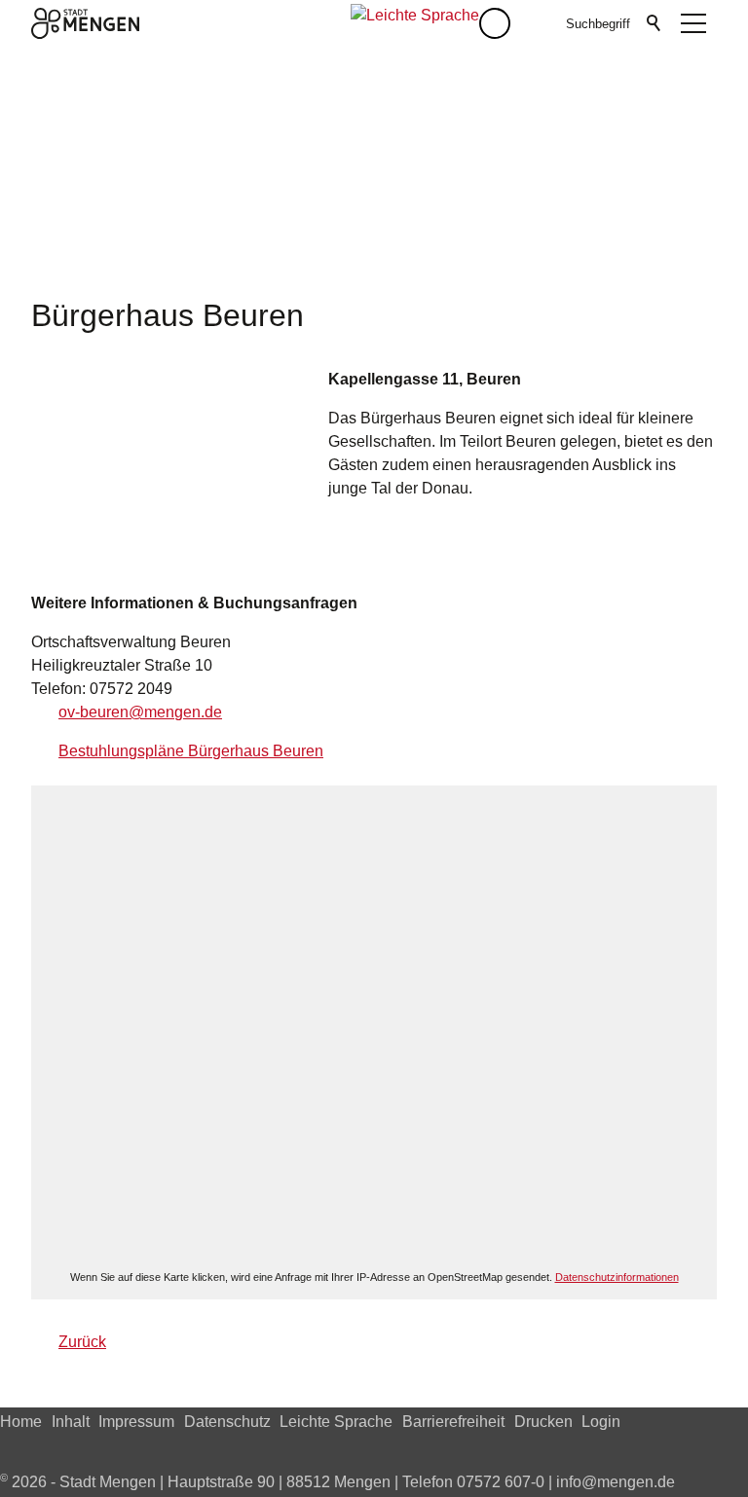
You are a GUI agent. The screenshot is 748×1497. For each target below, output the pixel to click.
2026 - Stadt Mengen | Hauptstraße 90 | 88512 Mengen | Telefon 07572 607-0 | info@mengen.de (337, 1482)
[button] (533, 23)
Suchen (654, 23)
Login (600, 1421)
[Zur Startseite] (85, 23)
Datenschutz (227, 1421)
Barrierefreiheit (453, 1421)
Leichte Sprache (336, 1421)
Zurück (82, 1341)
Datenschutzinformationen (617, 1277)
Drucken (543, 1421)
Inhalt (71, 1421)
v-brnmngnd (140, 712)
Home (21, 1421)
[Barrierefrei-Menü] (494, 23)
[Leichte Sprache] (415, 23)
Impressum (136, 1421)
